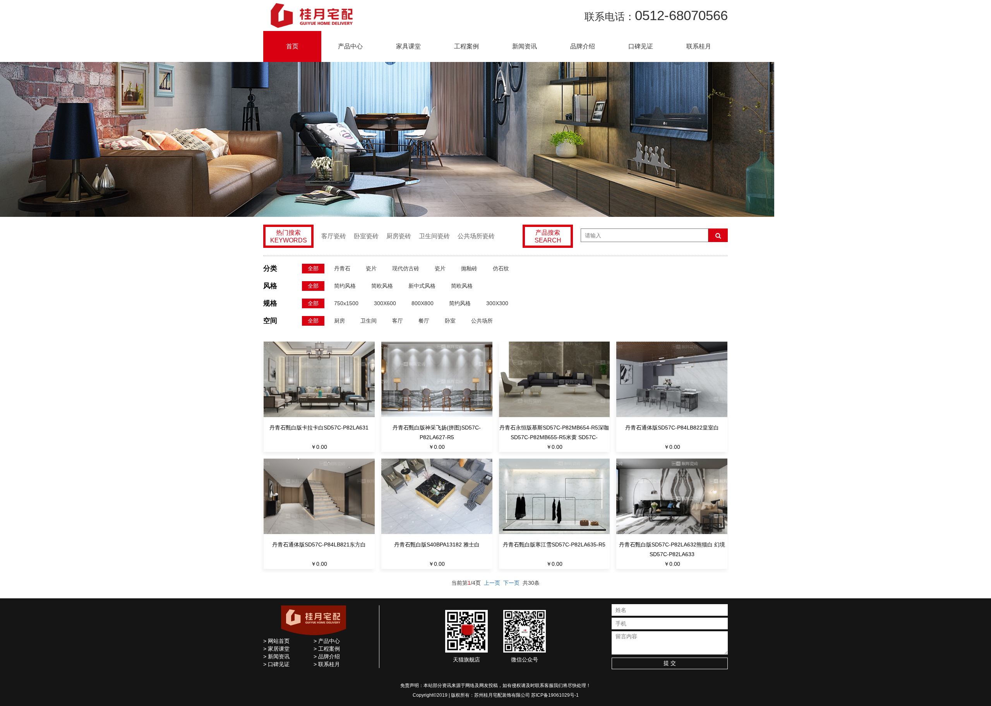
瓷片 (371, 268)
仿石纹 (501, 268)
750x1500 (346, 303)
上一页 (492, 583)
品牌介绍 (582, 46)
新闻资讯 (524, 46)
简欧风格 (382, 286)
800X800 (422, 303)
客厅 (397, 321)
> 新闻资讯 (276, 656)
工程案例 (466, 46)
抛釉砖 (469, 268)
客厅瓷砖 (333, 236)
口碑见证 (640, 46)
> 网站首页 (276, 641)
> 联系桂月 (327, 664)
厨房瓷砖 (398, 236)
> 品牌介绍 (327, 656)
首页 (292, 46)
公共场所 (482, 321)
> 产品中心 (327, 641)
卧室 (450, 321)
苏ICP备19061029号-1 (555, 695)
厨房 (339, 321)
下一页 (511, 583)
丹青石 (342, 268)
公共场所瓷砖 (476, 236)
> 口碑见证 (276, 664)
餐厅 (423, 321)
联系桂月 (698, 46)
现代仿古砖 (405, 268)
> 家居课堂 (276, 649)
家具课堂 (408, 46)
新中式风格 (421, 286)
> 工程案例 (327, 649)
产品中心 (350, 46)
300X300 (497, 303)
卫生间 (368, 321)
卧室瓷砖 (366, 236)
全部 (313, 268)
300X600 (385, 303)
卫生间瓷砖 (434, 236)
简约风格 (345, 286)
